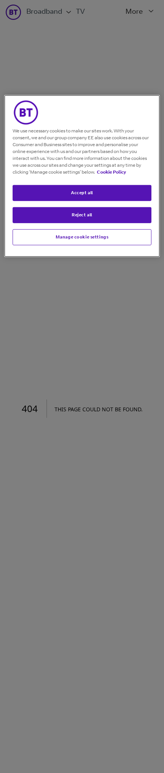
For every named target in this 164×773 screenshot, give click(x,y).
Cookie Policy (111, 172)
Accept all (82, 192)
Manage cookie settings (82, 237)
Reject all (82, 214)
